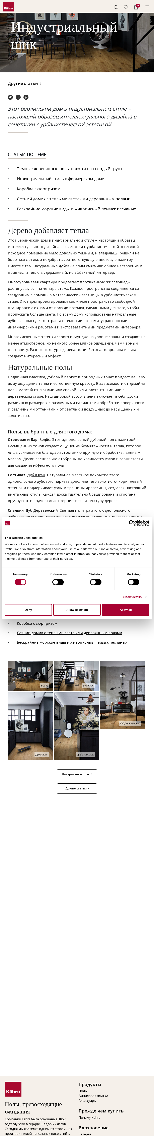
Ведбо (44, 439)
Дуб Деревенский (41, 510)
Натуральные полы (76, 774)
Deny (28, 609)
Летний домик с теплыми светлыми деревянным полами (74, 199)
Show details (132, 597)
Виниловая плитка (93, 1096)
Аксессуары (87, 1100)
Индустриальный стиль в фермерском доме (60, 178)
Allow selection (77, 609)
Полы (83, 1091)
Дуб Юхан (36, 474)
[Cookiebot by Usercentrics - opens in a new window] (131, 523)
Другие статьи (23, 83)
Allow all (126, 609)
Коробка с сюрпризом (38, 188)
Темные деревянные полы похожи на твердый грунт (70, 168)
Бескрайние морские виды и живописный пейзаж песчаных (76, 209)
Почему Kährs (89, 1117)
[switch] (58, 582)
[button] (116, 6)
